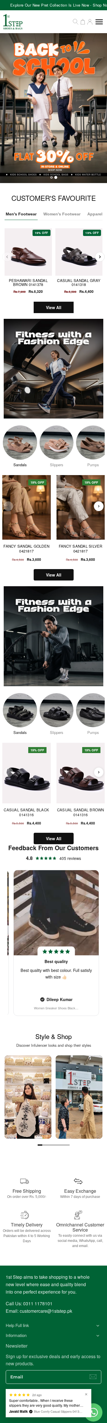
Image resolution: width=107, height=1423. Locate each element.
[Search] (75, 22)
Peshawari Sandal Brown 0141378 (28, 282)
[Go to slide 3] (49, 1145)
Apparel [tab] (94, 214)
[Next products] (99, 506)
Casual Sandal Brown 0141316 (80, 812)
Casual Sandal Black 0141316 (26, 812)
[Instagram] (48, 1399)
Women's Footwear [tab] (61, 214)
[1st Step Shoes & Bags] (53, 108)
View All (53, 307)
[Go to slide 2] (44, 1145)
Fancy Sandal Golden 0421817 (26, 549)
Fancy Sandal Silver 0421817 (80, 549)
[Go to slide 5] (58, 1145)
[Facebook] (36, 1399)
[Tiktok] (70, 1399)
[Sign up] (93, 1376)
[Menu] (99, 22)
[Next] (100, 257)
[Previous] (7, 257)
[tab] (51, 177)
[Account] (90, 22)
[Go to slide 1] (40, 1145)
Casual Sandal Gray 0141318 (78, 282)
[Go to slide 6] (62, 1145)
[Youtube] (59, 1399)
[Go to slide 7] (67, 1145)
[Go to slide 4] (53, 1145)
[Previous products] (8, 506)
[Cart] (83, 22)
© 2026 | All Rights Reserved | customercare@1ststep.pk (53, 1411)
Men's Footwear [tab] (21, 214)
